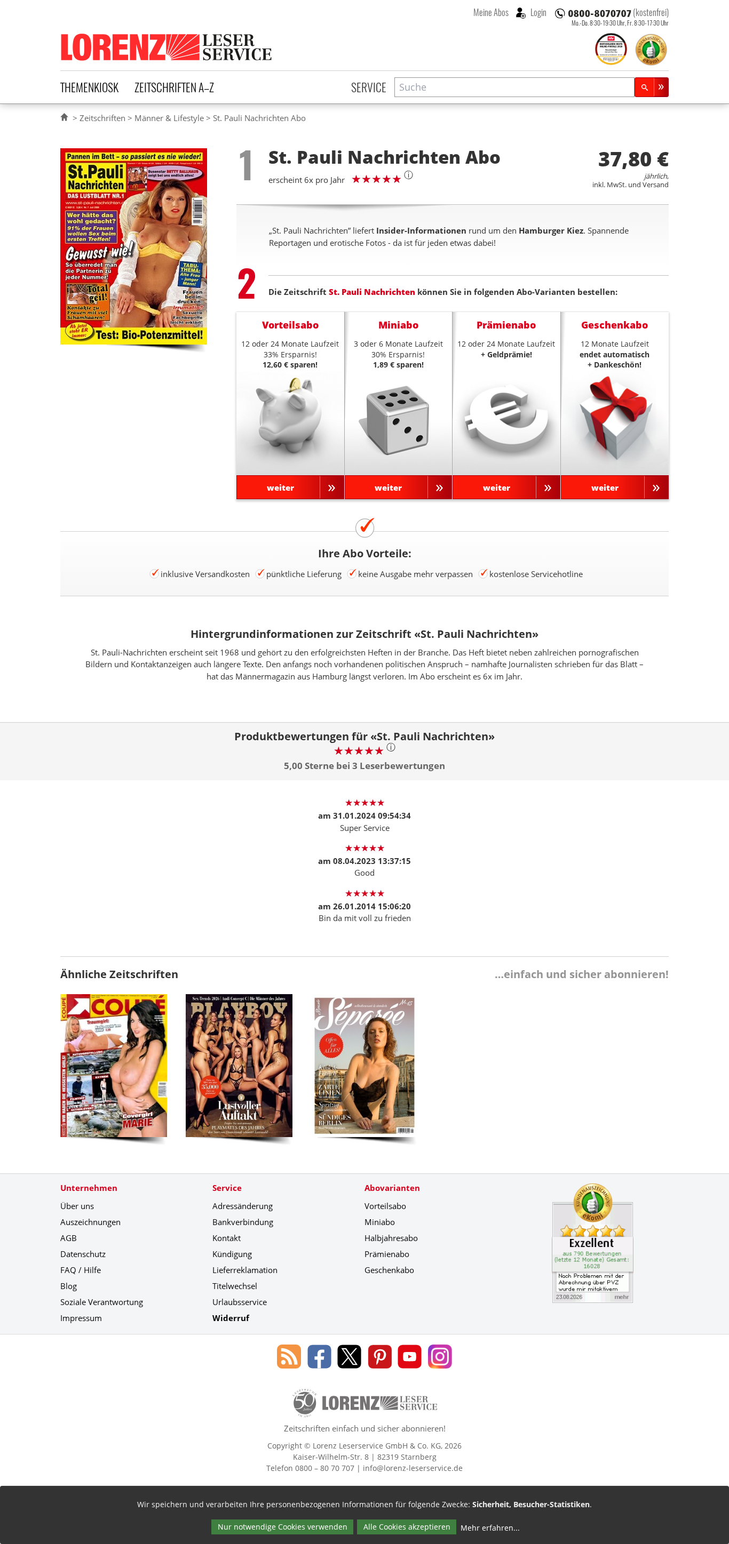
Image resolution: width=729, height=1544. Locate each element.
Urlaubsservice (239, 1302)
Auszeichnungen (90, 1222)
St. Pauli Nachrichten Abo (259, 118)
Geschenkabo (389, 1270)
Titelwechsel (234, 1286)
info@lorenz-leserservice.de (413, 1468)
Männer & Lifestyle (169, 118)
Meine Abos (491, 12)
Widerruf (230, 1318)
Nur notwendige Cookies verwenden (282, 1527)
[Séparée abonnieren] (364, 1073)
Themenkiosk (89, 86)
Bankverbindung (242, 1222)
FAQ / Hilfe (80, 1270)
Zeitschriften (102, 118)
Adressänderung (242, 1206)
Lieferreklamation (245, 1270)
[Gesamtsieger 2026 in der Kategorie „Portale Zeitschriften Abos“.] (611, 50)
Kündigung (232, 1254)
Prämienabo (386, 1254)
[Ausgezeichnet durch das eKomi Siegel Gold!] (651, 49)
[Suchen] (652, 87)
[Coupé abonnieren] (113, 1073)
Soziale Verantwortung (101, 1302)
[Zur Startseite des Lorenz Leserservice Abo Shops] (167, 47)
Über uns (77, 1206)
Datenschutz (83, 1254)
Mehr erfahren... (490, 1528)
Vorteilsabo (385, 1206)
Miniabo (379, 1222)
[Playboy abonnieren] (239, 1073)
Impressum (81, 1318)
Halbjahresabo (391, 1238)
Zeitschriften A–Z (174, 86)
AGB (68, 1238)
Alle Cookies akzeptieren (406, 1527)
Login (537, 12)
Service (368, 86)
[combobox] (514, 87)
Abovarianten (392, 1187)
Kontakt (226, 1238)
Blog (68, 1286)
